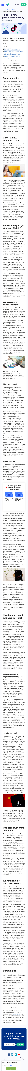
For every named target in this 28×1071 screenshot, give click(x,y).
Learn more (9, 1065)
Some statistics (8, 48)
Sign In (17, 4)
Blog (8, 9)
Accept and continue (11, 1068)
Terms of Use (14, 1058)
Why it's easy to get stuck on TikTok (13, 51)
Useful (14, 9)
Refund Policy (22, 1058)
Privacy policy (6, 1058)
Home (3, 9)
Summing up (7, 58)
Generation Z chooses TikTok (12, 49)
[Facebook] (9, 1054)
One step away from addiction (12, 54)
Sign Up (23, 4)
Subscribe (20, 1044)
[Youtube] (19, 1054)
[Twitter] (16, 1054)
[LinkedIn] (12, 1054)
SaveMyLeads (16, 1014)
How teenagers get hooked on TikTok (14, 53)
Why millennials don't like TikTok (13, 56)
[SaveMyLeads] (7, 4)
